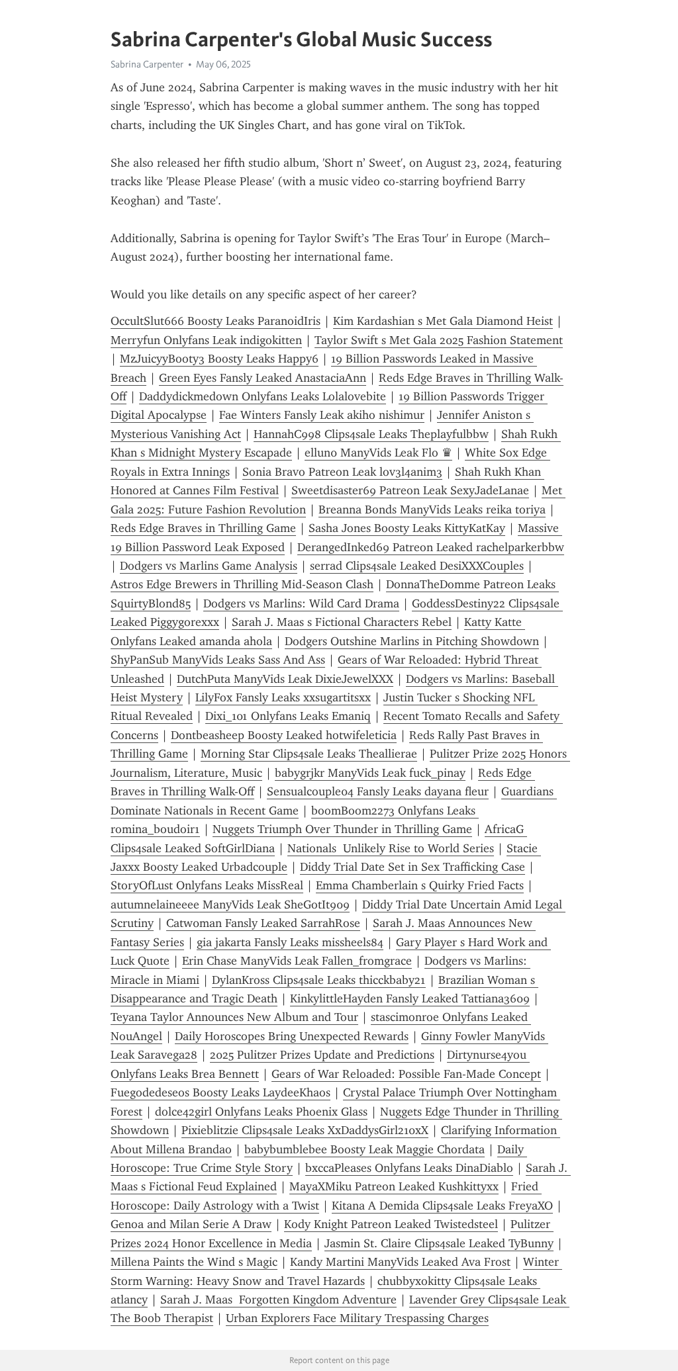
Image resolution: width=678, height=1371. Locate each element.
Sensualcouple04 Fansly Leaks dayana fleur (378, 791)
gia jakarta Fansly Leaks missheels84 (290, 942)
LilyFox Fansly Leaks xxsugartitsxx (283, 697)
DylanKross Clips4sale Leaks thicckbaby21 (319, 980)
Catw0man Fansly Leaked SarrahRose (263, 923)
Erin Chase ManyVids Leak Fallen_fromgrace (297, 960)
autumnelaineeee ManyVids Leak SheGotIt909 (230, 904)
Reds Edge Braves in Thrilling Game (203, 528)
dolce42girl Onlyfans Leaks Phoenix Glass (261, 1111)
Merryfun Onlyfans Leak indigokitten (206, 340)
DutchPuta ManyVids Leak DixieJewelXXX (285, 679)
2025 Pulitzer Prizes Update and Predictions (322, 1054)
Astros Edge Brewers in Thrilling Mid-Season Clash (242, 584)
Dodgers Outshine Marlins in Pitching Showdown (412, 641)
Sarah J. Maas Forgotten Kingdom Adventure (278, 1299)
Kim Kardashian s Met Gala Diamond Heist (443, 321)
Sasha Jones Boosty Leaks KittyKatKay (407, 528)
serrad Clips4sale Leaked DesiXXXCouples (417, 565)
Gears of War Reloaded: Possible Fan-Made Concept (406, 1074)
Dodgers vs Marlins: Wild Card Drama (301, 603)
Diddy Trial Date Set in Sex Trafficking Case (412, 867)
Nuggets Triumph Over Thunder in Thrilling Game (342, 829)
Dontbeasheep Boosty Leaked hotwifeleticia (284, 735)
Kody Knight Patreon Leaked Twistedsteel (391, 1224)
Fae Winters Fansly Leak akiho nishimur (321, 415)
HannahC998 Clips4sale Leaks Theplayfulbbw (371, 434)
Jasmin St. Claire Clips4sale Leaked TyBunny (439, 1243)
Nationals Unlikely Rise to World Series (390, 848)
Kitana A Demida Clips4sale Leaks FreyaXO (442, 1205)
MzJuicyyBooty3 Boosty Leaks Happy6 (219, 358)
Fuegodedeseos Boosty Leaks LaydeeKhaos (220, 1092)
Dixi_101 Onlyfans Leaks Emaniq (288, 716)
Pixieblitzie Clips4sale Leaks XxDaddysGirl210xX (304, 1130)
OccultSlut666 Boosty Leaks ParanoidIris (215, 321)
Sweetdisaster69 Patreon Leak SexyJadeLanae (410, 490)
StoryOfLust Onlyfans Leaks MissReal (207, 885)
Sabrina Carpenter (147, 64)
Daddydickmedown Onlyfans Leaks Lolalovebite (262, 396)
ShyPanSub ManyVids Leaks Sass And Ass (218, 659)
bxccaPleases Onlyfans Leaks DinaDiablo (409, 1168)
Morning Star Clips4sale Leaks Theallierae (309, 753)
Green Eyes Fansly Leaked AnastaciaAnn (262, 378)
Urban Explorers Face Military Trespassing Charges (357, 1318)
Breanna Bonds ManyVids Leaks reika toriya (432, 509)
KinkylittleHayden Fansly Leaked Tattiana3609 (410, 998)
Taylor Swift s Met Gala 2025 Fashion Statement (439, 340)
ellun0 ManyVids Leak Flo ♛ (378, 452)
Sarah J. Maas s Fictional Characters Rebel (342, 622)
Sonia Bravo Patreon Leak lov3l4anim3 (342, 471)
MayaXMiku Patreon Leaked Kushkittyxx (394, 1186)
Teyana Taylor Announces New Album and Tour (234, 1017)
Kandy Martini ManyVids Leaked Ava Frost (400, 1262)
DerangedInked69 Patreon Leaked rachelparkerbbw (430, 547)
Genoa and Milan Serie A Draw (191, 1224)
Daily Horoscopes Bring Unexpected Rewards (292, 1036)
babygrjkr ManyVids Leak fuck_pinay (370, 773)
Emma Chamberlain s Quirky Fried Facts (420, 885)
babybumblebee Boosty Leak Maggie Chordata (364, 1149)
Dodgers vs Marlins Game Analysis (208, 565)
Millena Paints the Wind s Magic (194, 1262)
